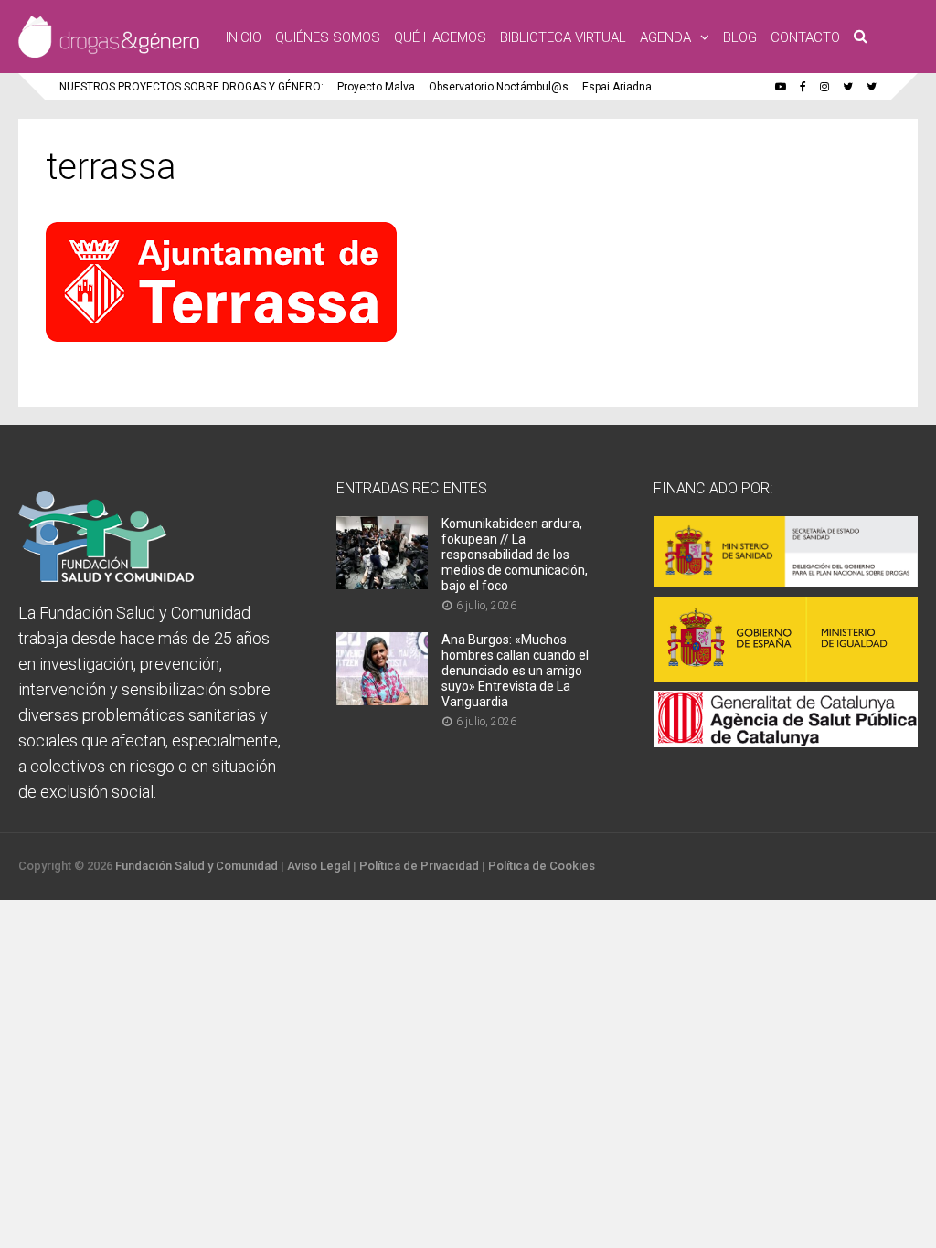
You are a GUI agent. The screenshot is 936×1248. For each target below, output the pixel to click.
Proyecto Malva (376, 86)
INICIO (243, 37)
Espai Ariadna (617, 86)
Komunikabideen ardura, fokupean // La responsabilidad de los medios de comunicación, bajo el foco (514, 554)
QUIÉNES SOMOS (327, 37)
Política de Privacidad (419, 866)
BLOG (740, 37)
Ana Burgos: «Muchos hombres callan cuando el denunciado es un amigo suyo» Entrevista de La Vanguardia (515, 670)
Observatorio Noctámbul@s (499, 86)
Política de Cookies (541, 866)
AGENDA (665, 37)
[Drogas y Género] (108, 54)
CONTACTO (805, 37)
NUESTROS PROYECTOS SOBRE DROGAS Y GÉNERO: (191, 86)
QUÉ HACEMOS (440, 37)
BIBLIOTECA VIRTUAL (563, 37)
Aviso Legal (318, 866)
